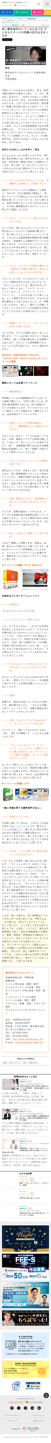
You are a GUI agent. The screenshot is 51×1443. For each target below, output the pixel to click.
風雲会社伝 (32, 19)
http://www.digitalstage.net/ (28, 1039)
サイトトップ (7, 19)
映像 (4, 1062)
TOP (46, 1396)
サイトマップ (13, 1421)
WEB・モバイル (15, 1062)
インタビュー (20, 19)
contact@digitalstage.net (29, 1042)
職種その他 (33, 1062)
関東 (24, 1062)
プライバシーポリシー (13, 1415)
